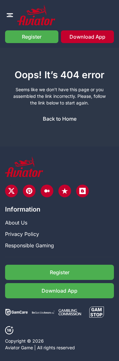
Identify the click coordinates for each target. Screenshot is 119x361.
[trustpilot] (64, 191)
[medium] (47, 191)
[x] (11, 191)
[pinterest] (29, 191)
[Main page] (36, 15)
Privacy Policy (22, 234)
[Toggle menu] (10, 15)
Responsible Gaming (29, 245)
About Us (16, 222)
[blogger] (82, 191)
